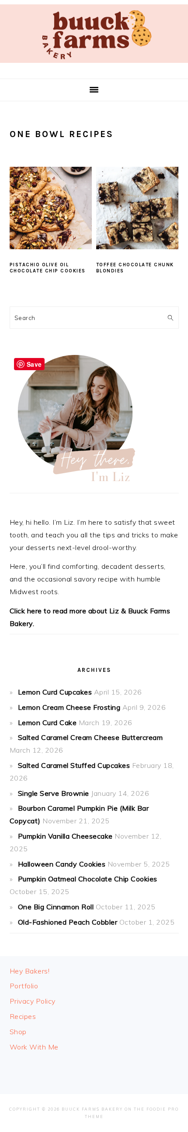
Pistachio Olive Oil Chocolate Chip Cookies (48, 268)
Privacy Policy (33, 1001)
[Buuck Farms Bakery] (94, 64)
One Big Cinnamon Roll (56, 906)
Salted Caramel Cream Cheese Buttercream (90, 737)
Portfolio (24, 985)
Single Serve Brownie (53, 793)
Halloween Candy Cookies (62, 864)
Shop (18, 1031)
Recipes (23, 1016)
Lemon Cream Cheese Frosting (69, 707)
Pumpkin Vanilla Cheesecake (65, 836)
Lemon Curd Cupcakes (55, 692)
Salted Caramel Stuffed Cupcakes (74, 765)
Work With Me (34, 1047)
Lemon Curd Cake (47, 722)
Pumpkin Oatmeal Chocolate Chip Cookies (87, 878)
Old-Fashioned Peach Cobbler (68, 922)
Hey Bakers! (30, 971)
